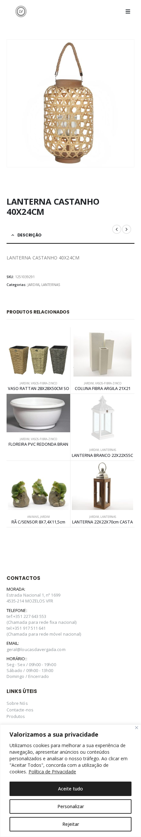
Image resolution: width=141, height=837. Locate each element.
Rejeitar (70, 824)
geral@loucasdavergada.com (36, 649)
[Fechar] (136, 727)
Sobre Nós (17, 703)
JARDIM (33, 284)
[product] (38, 352)
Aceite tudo (70, 789)
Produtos (16, 716)
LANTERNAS (50, 284)
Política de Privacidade (52, 771)
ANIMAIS (33, 517)
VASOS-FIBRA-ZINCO (44, 383)
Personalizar (70, 806)
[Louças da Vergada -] (21, 11)
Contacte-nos (20, 710)
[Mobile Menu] (127, 11)
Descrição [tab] (29, 235)
